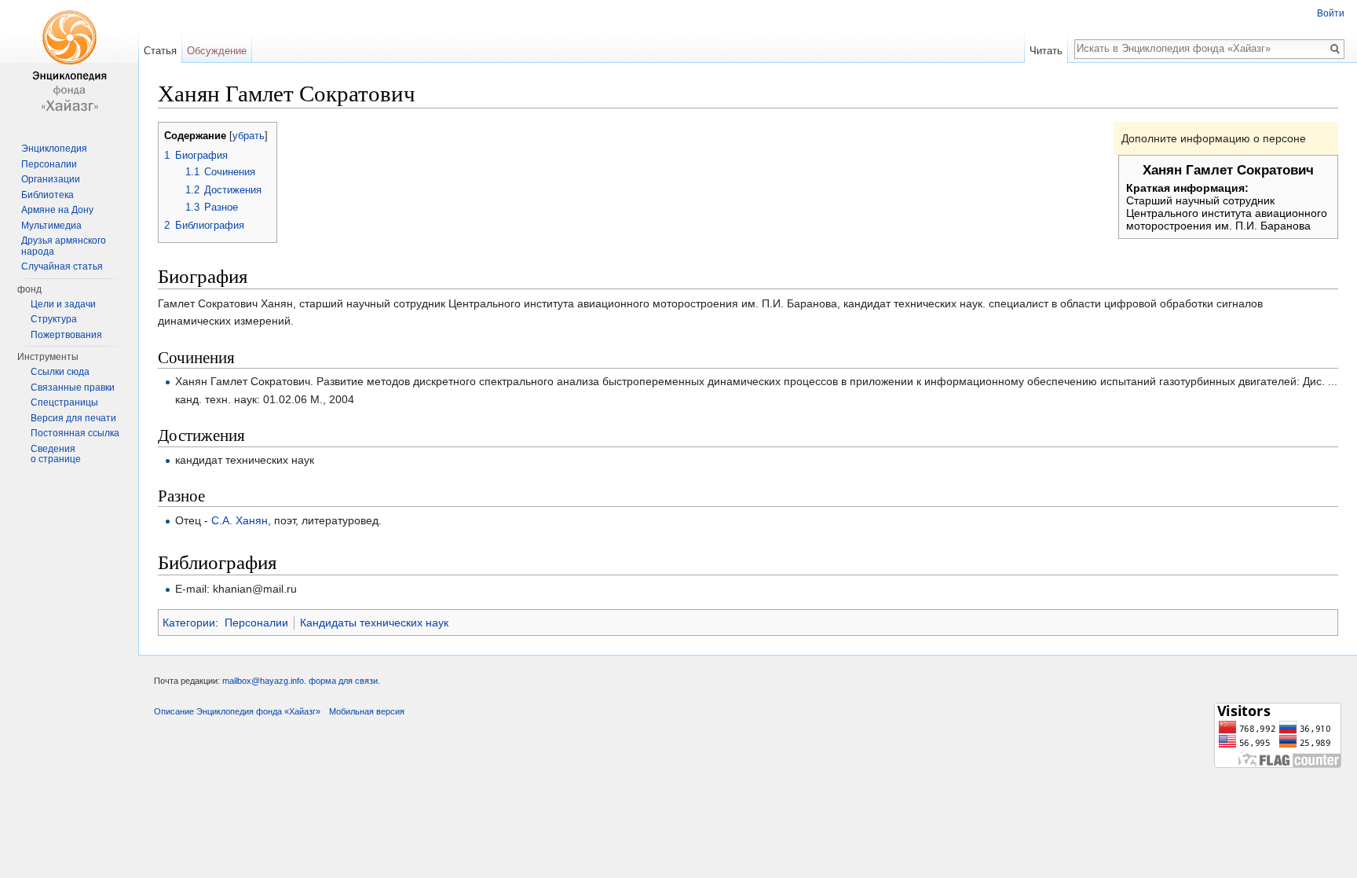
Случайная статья (62, 266)
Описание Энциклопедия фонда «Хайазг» (237, 711)
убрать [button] (248, 135)
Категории (189, 622)
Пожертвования (66, 334)
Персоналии (256, 622)
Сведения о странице (56, 454)
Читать (1046, 51)
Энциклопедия (54, 148)
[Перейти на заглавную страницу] (69, 63)
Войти (1330, 13)
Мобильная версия (366, 711)
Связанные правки (73, 387)
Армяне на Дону (57, 209)
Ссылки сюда (60, 371)
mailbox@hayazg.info (263, 680)
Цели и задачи (63, 304)
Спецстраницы (64, 402)
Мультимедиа (51, 225)
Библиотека (47, 194)
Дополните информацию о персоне (1213, 138)
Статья (160, 51)
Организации (50, 179)
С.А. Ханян (239, 520)
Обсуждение (217, 51)
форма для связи (343, 680)
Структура (54, 319)
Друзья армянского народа (63, 246)
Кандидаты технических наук (374, 622)
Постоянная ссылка (75, 433)
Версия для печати (73, 418)
